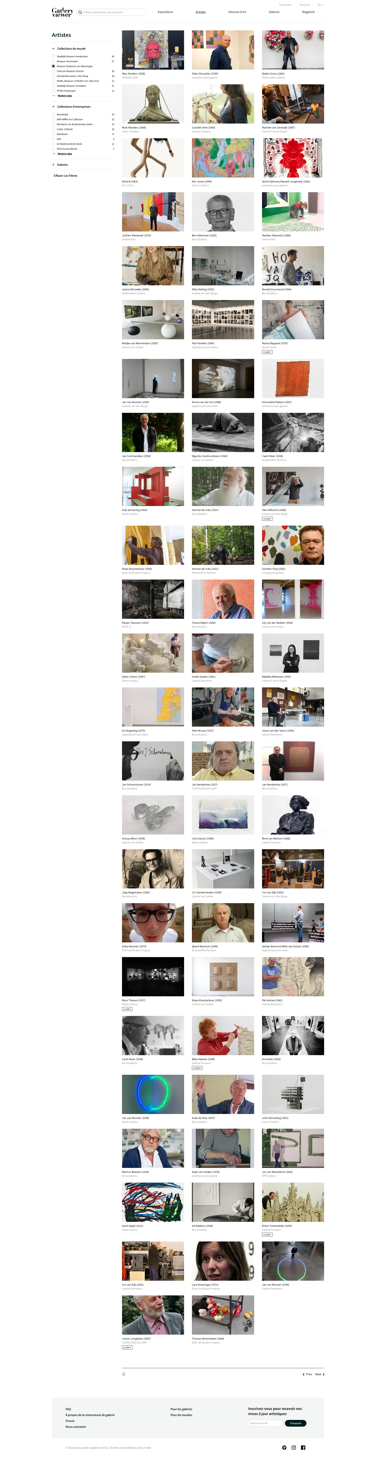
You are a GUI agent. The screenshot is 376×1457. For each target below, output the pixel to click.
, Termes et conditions (122, 1448)
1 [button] (124, 1374)
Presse (70, 1421)
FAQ (68, 1409)
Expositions (165, 12)
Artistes (201, 12)
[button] (309, 1374)
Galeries (274, 12)
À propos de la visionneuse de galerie (90, 1415)
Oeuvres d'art (237, 12)
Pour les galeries (181, 1409)
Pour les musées (181, 1415)
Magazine (308, 12)
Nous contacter (76, 1427)
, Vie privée (144, 1448)
